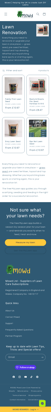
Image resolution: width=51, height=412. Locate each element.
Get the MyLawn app (25, 251)
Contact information (18, 399)
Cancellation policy (36, 399)
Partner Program (13, 336)
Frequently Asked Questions (19, 330)
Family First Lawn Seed (13, 100)
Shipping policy (34, 395)
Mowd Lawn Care (23, 387)
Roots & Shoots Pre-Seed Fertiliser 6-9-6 (37, 101)
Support (9, 323)
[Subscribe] (42, 357)
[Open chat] (42, 403)
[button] (25, 409)
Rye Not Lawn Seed (36, 142)
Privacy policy (36, 391)
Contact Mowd (12, 317)
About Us (9, 311)
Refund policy (23, 391)
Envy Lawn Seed (12, 141)
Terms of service (19, 395)
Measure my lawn (25, 242)
